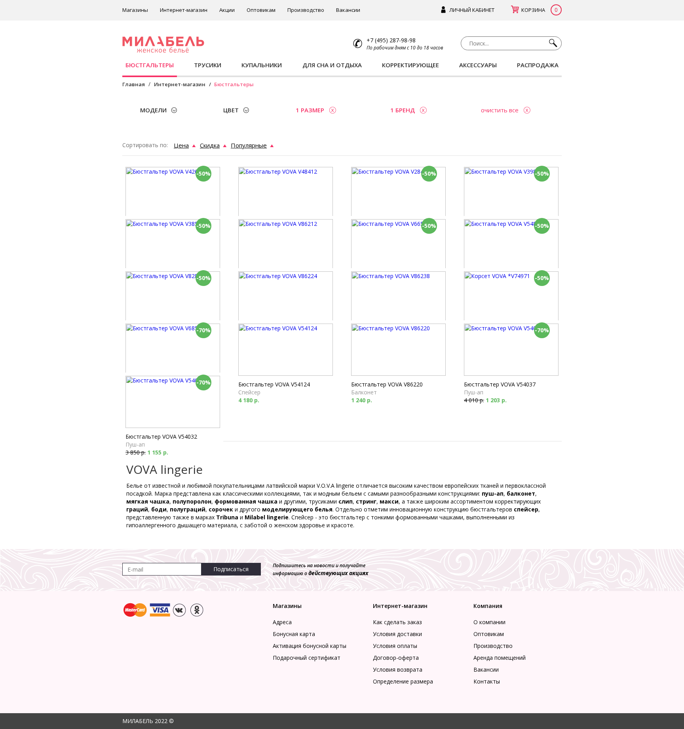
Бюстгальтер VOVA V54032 (161, 436)
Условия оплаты (395, 645)
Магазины (135, 9)
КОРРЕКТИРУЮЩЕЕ (410, 65)
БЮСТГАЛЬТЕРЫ (149, 65)
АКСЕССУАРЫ (478, 65)
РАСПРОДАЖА (538, 65)
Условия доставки (397, 634)
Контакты (486, 681)
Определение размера (403, 681)
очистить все (500, 110)
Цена (181, 145)
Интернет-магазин (183, 9)
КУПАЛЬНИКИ (261, 65)
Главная (133, 84)
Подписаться (231, 569)
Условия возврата (397, 669)
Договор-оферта (396, 657)
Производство (305, 9)
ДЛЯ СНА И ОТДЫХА (332, 65)
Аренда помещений (499, 657)
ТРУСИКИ (207, 65)
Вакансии (348, 9)
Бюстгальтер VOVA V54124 (274, 384)
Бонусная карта (294, 634)
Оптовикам (261, 9)
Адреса (282, 622)
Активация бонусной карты (309, 645)
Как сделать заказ (397, 622)
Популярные (249, 145)
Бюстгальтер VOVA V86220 (387, 384)
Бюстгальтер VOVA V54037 (500, 384)
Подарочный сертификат (306, 657)
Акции (227, 9)
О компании (489, 622)
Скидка (210, 145)
